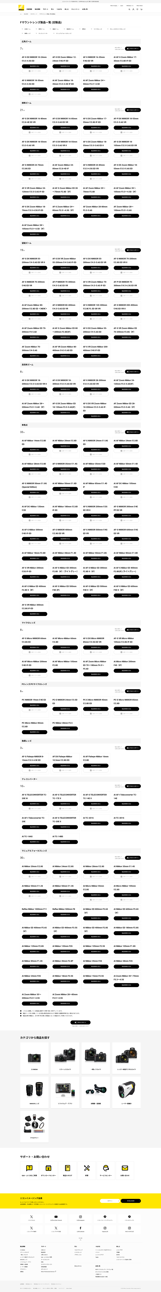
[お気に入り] (137, 9)
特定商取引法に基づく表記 (101, 1276)
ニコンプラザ (119, 1250)
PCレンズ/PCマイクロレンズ (117, 29)
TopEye (96, 1257)
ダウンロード (44, 1269)
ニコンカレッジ (78, 1252)
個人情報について (37, 1288)
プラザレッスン (78, 1254)
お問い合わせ (44, 1254)
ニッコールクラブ (99, 1254)
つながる (59, 9)
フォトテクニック (78, 1250)
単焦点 (84, 29)
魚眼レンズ (27, 33)
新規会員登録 (130, 1201)
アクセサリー (23, 1269)
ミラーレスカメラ (24, 1252)
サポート (45, 9)
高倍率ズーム (70, 29)
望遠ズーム (55, 29)
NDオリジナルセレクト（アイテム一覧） (104, 1269)
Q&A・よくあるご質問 (46, 1257)
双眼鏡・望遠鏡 (24, 1264)
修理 (42, 1262)
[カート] (141, 9)
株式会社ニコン (130, 5)
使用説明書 (44, 1266)
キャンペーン (75, 9)
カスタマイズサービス (46, 1264)
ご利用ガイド (98, 1274)
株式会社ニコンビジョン (56, 1284)
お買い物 (85, 9)
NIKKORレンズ (34, 14)
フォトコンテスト (120, 1257)
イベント (97, 1252)
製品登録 (43, 1252)
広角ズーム (27, 29)
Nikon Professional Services (48, 1271)
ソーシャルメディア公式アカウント (103, 1250)
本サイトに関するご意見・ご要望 (50, 1288)
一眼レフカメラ (24, 1254)
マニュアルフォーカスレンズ (63, 33)
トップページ (20, 14)
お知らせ (43, 1250)
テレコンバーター (43, 33)
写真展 (117, 1252)
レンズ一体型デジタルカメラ (27, 1257)
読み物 (117, 1254)
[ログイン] (133, 9)
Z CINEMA (22, 1250)
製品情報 (37, 9)
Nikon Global (140, 5)
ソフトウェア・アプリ (25, 1262)
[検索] (129, 9)
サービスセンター (45, 1259)
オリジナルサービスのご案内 (102, 1272)
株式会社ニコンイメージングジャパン (42, 1284)
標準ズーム (41, 29)
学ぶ (52, 9)
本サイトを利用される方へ (25, 1288)
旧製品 (21, 1271)
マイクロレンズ (98, 29)
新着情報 (29, 9)
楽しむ (67, 9)
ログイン (110, 1201)
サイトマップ (61, 1288)
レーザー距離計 (24, 1266)
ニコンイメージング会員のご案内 (123, 1259)
